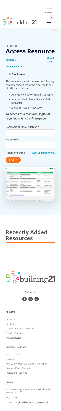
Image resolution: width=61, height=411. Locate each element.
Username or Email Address (22, 127)
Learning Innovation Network (20, 328)
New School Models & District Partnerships (27, 363)
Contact (9, 382)
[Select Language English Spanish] (48, 4)
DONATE (48, 12)
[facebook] (24, 299)
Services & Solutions (16, 347)
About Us (10, 312)
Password (12, 139)
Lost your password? (43, 152)
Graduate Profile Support (18, 368)
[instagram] (30, 299)
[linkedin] (36, 299)
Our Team (10, 324)
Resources (11, 359)
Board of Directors (14, 333)
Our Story (10, 319)
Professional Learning (16, 372)
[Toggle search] (51, 17)
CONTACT (49, 8)
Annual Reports (13, 337)
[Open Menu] (49, 22)
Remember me (16, 152)
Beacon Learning (14, 354)
